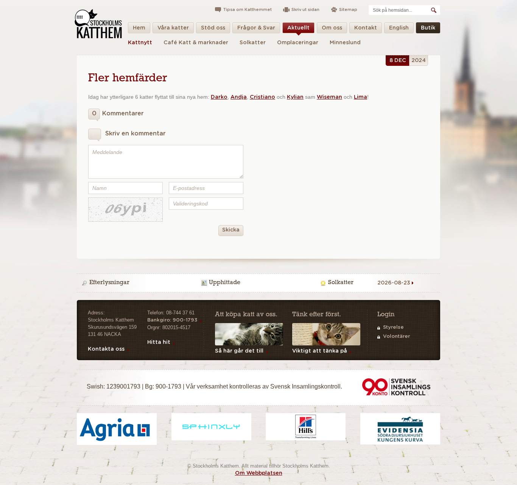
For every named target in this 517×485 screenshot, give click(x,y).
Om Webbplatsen (258, 473)
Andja (238, 97)
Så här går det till (239, 351)
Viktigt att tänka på (319, 351)
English (399, 28)
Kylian (295, 97)
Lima (360, 97)
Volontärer (396, 336)
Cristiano (262, 97)
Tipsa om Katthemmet (247, 10)
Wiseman (329, 97)
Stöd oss (213, 28)
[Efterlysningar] (140, 283)
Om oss (332, 28)
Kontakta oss (106, 349)
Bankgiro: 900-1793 (172, 320)
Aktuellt (298, 28)
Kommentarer (117, 113)
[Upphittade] (259, 283)
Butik (428, 28)
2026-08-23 (393, 283)
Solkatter (253, 42)
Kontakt (365, 28)
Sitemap (348, 10)
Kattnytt (140, 42)
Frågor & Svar (256, 28)
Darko (219, 97)
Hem (139, 28)
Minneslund (345, 42)
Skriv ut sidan (305, 10)
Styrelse (393, 327)
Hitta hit (158, 342)
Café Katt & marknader (196, 42)
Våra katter (173, 28)
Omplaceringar (297, 42)
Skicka (231, 230)
